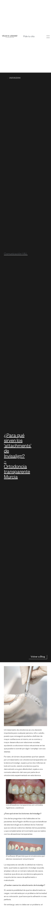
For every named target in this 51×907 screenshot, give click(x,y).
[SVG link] (9, 36)
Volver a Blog (38, 657)
